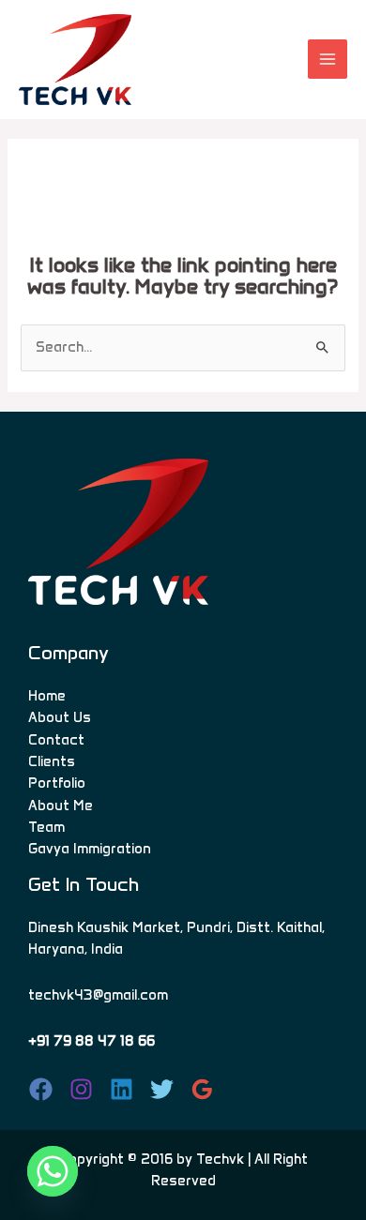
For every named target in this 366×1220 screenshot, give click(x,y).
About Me (60, 805)
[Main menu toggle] (327, 59)
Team (46, 827)
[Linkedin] (121, 1089)
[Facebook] (40, 1089)
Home (47, 695)
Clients (51, 761)
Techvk (220, 1159)
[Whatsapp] (52, 1171)
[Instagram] (81, 1089)
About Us (59, 717)
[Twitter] (162, 1089)
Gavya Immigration (89, 848)
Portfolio (56, 783)
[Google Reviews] (202, 1089)
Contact (56, 739)
